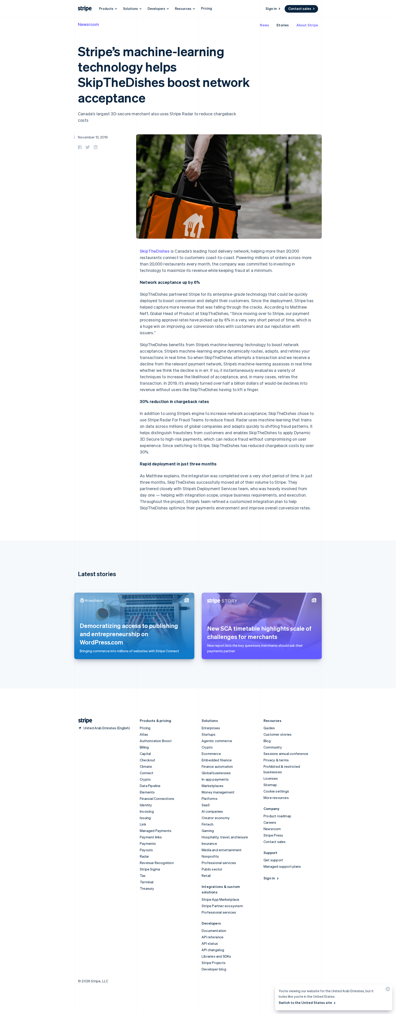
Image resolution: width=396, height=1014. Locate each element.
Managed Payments (155, 830)
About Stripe (307, 25)
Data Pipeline (150, 785)
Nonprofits (210, 856)
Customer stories (278, 734)
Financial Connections (157, 798)
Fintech (207, 824)
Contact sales (299, 8)
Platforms (209, 798)
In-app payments (215, 779)
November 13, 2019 (93, 137)
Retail (206, 875)
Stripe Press (273, 835)
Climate (146, 766)
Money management (218, 792)
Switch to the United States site (305, 1002)
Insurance (209, 843)
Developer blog (214, 969)
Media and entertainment (222, 850)
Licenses (271, 778)
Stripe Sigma (150, 869)
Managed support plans (282, 866)
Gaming (208, 830)
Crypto (145, 779)
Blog (267, 740)
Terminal (147, 882)
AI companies (212, 811)
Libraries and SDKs (216, 956)
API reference (213, 937)
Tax (143, 875)
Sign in (271, 8)
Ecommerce (211, 753)
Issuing (145, 817)
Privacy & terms (276, 760)
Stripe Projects (214, 962)
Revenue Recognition (157, 862)
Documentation (214, 930)
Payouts (146, 850)
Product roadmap (277, 816)
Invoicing (147, 811)
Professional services (219, 862)
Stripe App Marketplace (220, 899)
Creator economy (216, 817)
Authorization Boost (156, 740)
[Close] (387, 990)
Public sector (212, 869)
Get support (273, 860)
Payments (148, 843)
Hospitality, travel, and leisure (225, 837)
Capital (145, 753)
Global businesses (216, 773)
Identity (146, 805)
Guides (269, 728)
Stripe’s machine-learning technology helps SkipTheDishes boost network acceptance (164, 74)
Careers (270, 822)
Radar (144, 856)
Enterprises (211, 728)
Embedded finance (217, 760)
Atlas (144, 734)
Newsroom (88, 24)
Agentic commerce (217, 740)
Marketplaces (212, 785)
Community (273, 747)
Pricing (206, 8)
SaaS (206, 805)
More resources (276, 797)
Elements (147, 792)
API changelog (213, 950)
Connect (146, 773)
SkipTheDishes (155, 251)
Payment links (151, 837)
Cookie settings (276, 791)
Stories (282, 25)
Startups (209, 734)
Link (143, 824)
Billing (144, 747)
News (264, 25)
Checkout (147, 760)
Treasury (147, 888)
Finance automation (217, 766)
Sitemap (270, 784)
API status (210, 943)
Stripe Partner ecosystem (222, 905)
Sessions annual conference (286, 753)
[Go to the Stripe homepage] (83, 721)
